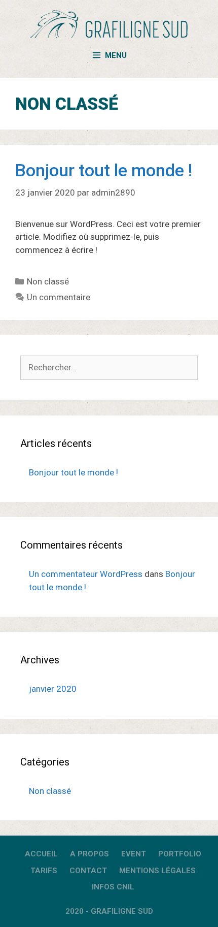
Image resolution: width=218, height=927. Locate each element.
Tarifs (43, 870)
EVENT (133, 853)
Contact (88, 870)
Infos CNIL (113, 886)
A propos (89, 853)
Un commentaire (58, 297)
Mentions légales (157, 870)
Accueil (41, 853)
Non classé (48, 281)
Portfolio (179, 853)
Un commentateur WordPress (85, 574)
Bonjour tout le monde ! (103, 170)
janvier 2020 (53, 689)
